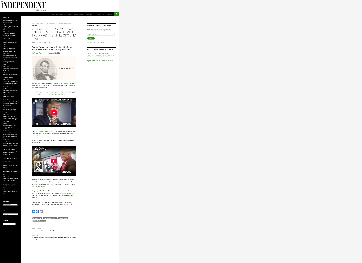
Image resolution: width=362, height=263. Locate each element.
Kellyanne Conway (68, 193)
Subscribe (91, 38)
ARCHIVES (109, 14)
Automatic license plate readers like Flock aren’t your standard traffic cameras (10, 75)
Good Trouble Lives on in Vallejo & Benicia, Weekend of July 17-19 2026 (10, 90)
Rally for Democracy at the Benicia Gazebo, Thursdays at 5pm (10, 191)
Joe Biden (72, 85)
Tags (4, 210)
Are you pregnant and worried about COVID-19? (46, 229)
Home (52, 14)
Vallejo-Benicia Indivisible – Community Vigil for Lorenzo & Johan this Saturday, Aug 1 (10, 50)
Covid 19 (52, 24)
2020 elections (36, 24)
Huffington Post (37, 53)
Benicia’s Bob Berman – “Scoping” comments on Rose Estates (10, 42)
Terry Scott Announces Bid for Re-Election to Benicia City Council (10, 110)
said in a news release (38, 186)
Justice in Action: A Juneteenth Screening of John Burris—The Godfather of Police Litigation (10, 143)
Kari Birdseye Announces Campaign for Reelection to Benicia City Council (9, 35)
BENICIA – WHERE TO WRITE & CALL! (83, 14)
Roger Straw (48, 42)
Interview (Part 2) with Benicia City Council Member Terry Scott (10, 27)
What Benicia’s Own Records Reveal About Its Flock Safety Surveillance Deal (10, 103)
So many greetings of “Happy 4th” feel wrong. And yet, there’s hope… (10, 127)
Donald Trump (60, 24)
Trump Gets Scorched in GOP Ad (54, 94)
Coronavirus (45, 24)
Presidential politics (39, 220)
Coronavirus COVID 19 (50, 218)
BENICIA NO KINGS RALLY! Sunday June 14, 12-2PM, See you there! (10, 165)
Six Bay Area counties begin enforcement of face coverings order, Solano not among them (54, 237)
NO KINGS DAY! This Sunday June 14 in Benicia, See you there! (10, 173)
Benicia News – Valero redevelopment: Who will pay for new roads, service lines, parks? (10, 83)
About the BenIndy (99, 14)
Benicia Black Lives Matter (63, 14)
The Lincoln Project (47, 131)
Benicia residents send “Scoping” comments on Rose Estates (10, 62)
